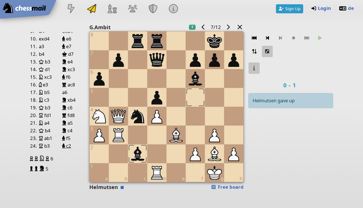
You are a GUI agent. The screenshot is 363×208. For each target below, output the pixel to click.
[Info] (173, 9)
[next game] (228, 27)
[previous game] (203, 27)
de (351, 8)
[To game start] (254, 38)
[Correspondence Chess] (91, 9)
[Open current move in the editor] (267, 51)
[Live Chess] (71, 9)
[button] (32, 158)
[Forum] (132, 9)
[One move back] (267, 38)
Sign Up (293, 8)
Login (324, 8)
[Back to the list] (240, 27)
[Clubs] (153, 9)
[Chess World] (112, 9)
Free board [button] (230, 187)
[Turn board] (254, 51)
